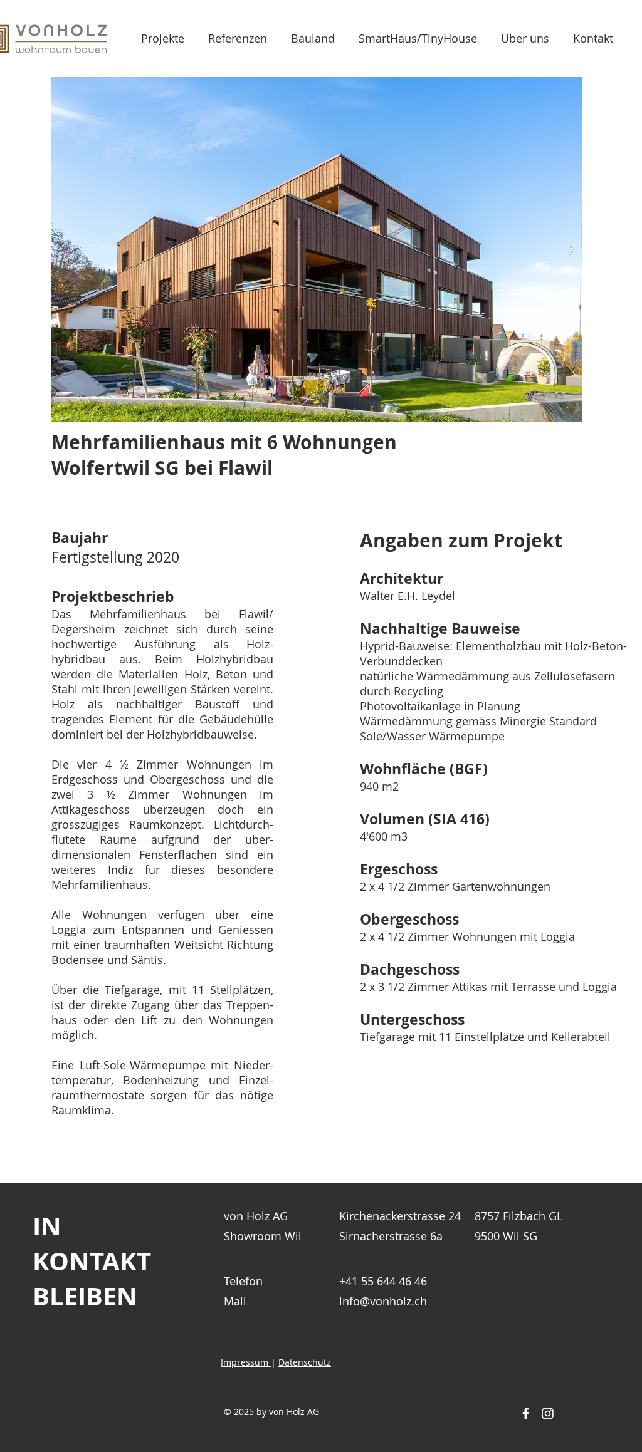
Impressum (246, 1362)
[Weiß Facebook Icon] (526, 1413)
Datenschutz (304, 1362)
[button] (316, 249)
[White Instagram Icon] (547, 1413)
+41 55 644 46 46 (383, 1281)
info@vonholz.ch (383, 1301)
